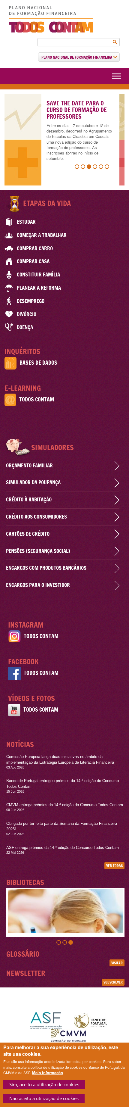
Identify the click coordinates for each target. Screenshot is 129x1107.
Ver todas (114, 865)
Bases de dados (38, 362)
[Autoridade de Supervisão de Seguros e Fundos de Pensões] (45, 1020)
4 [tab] (96, 167)
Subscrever (113, 982)
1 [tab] (78, 167)
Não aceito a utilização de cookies (44, 1098)
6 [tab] (108, 167)
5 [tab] (102, 167)
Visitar (117, 962)
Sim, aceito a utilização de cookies (44, 1084)
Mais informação (47, 1072)
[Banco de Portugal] (90, 1020)
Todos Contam (36, 399)
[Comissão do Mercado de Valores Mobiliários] (68, 1037)
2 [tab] (84, 167)
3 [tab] (90, 167)
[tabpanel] (64, 140)
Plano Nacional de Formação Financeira (77, 57)
